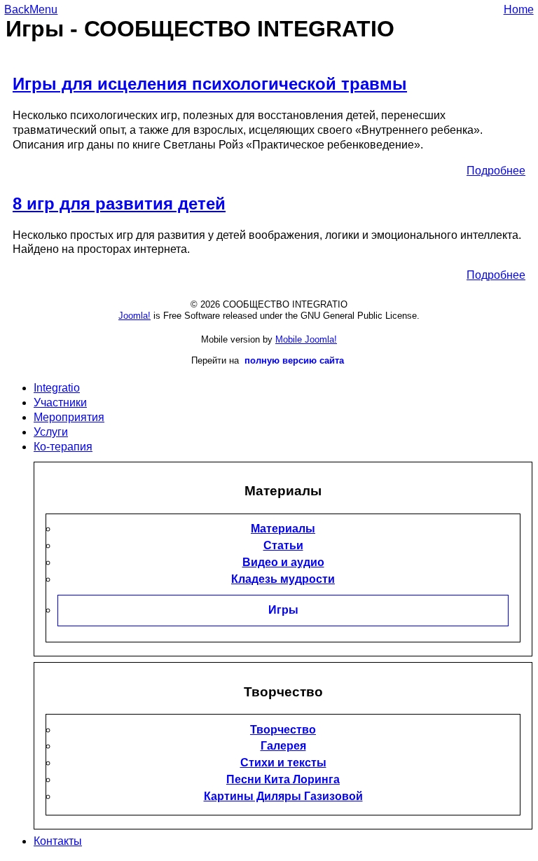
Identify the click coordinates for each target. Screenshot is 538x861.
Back (16, 9)
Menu (43, 9)
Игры (283, 610)
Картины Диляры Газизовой (283, 796)
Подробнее (496, 171)
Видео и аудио (283, 562)
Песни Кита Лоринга (283, 779)
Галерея (283, 746)
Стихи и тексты (283, 763)
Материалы (283, 529)
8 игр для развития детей (119, 203)
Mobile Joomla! (306, 339)
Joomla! (134, 315)
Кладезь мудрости (283, 579)
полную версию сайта (294, 360)
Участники (60, 402)
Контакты (58, 841)
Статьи (283, 545)
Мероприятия (69, 417)
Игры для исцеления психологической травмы (210, 83)
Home (519, 9)
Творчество (283, 730)
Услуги (51, 432)
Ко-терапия (63, 447)
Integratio (57, 388)
